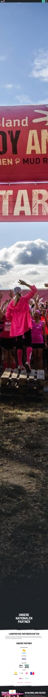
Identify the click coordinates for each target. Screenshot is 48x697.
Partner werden (20, 682)
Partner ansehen (28, 682)
